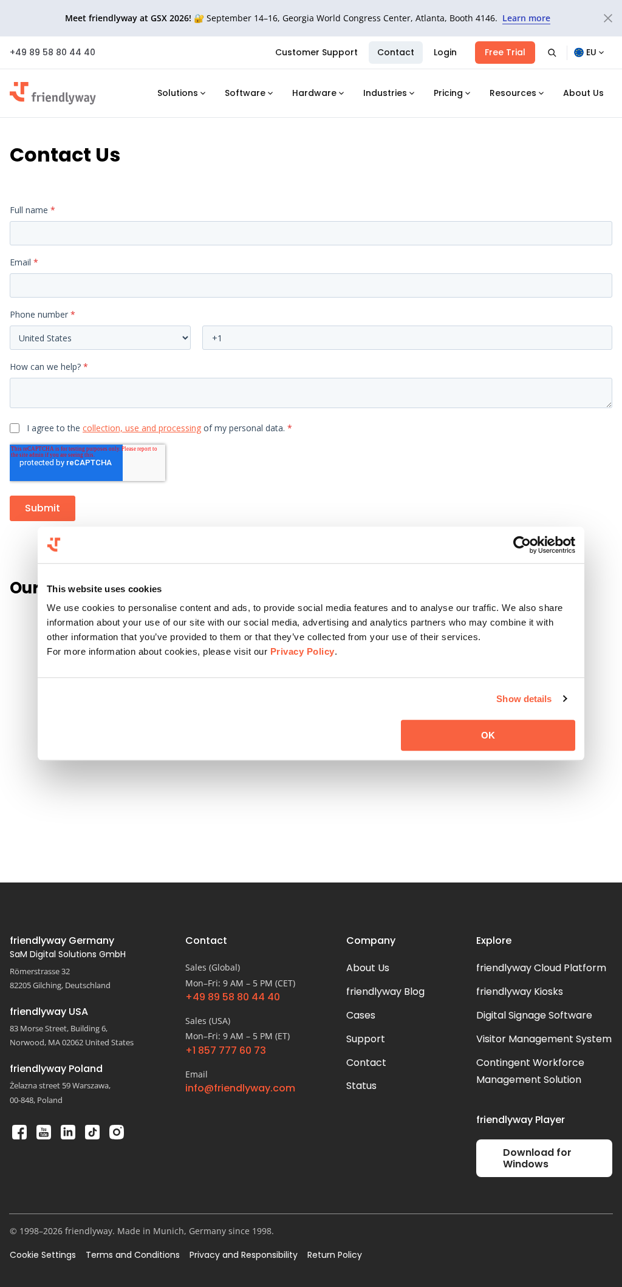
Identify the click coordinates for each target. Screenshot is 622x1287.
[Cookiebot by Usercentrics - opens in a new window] (522, 545)
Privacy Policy (302, 651)
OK (488, 735)
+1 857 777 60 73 (225, 1050)
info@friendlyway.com (240, 1088)
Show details (524, 699)
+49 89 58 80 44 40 (52, 52)
